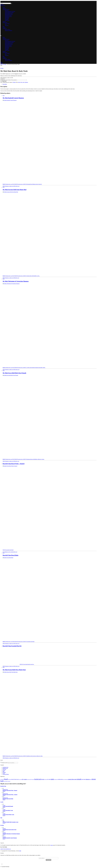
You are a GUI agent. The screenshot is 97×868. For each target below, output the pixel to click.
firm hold (33, 779)
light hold (45, 779)
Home (4, 7)
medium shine (60, 779)
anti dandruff (2, 779)
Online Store (5, 22)
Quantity (2, 78)
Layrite (4, 770)
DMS (20, 850)
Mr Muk (4, 64)
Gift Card (4, 769)
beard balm (9, 779)
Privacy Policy (7, 29)
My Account (7, 23)
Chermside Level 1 (8, 15)
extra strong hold (29, 779)
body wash (22, 82)
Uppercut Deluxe (6, 774)
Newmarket (7, 17)
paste (75, 779)
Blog (3, 26)
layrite (42, 779)
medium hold (56, 779)
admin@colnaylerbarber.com (5, 848)
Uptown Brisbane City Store (10, 11)
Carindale (6, 19)
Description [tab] (5, 84)
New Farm (7, 18)
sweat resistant (5, 781)
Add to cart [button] (17, 186)
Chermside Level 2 (8, 16)
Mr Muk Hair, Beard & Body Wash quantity (8, 79)
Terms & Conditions (8, 30)
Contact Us (5, 28)
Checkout (6, 25)
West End (6, 10)
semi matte (83, 779)
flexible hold (37, 779)
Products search (4, 762)
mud (63, 779)
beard (19, 82)
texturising (9, 781)
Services (4, 21)
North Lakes (7, 20)
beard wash (16, 779)
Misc (3, 771)
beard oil (12, 779)
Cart (5, 24)
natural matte (66, 779)
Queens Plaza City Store (9, 12)
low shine (49, 779)
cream (25, 779)
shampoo (26, 82)
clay (23, 779)
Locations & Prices (6, 9)
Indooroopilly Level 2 (9, 14)
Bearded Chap (5, 768)
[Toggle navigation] (11, 3)
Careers (4, 27)
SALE (4, 773)
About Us (4, 8)
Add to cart (4, 81)
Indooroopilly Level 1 (9, 13)
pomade (79, 779)
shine (90, 779)
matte (52, 779)
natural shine (71, 779)
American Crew (5, 767)
